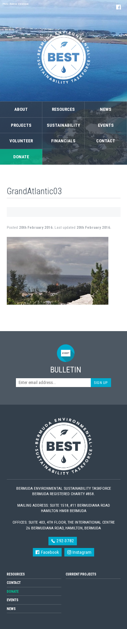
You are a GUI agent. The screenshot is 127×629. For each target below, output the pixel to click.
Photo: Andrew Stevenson (15, 3)
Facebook (49, 552)
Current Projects (81, 574)
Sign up (101, 383)
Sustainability (63, 125)
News (105, 109)
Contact (105, 140)
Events (106, 125)
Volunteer (21, 140)
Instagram (81, 552)
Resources (63, 109)
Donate (21, 156)
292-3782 (65, 540)
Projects (21, 125)
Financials (63, 140)
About (21, 109)
